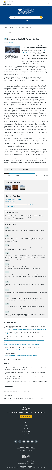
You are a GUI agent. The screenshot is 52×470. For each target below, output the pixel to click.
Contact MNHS (30, 450)
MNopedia (10, 27)
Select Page (8, 32)
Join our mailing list (26, 416)
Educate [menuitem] (26, 428)
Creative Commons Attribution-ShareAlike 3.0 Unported (22, 173)
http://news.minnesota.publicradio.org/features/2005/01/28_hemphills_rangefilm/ (25, 329)
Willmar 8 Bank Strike (10, 206)
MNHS (5, 27)
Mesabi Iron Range (10, 201)
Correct (14, 169)
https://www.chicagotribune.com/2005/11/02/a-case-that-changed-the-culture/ (24, 340)
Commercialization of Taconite (13, 199)
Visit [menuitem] (26, 423)
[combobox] (26, 17)
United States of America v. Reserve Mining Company (19, 204)
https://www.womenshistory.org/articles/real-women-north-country (21, 344)
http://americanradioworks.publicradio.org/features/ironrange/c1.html (22, 355)
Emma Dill (10, 42)
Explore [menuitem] (26, 425)
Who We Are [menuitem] (26, 431)
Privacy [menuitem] (8, 467)
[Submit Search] (41, 17)
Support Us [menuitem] (26, 434)
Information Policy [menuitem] (14, 467)
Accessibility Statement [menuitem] (41, 467)
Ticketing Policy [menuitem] (22, 467)
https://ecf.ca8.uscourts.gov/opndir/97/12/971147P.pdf (17, 349)
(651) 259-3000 (22, 450)
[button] (48, 3)
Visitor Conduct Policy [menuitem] (31, 467)
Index (15, 27)
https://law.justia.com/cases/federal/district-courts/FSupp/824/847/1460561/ (23, 334)
